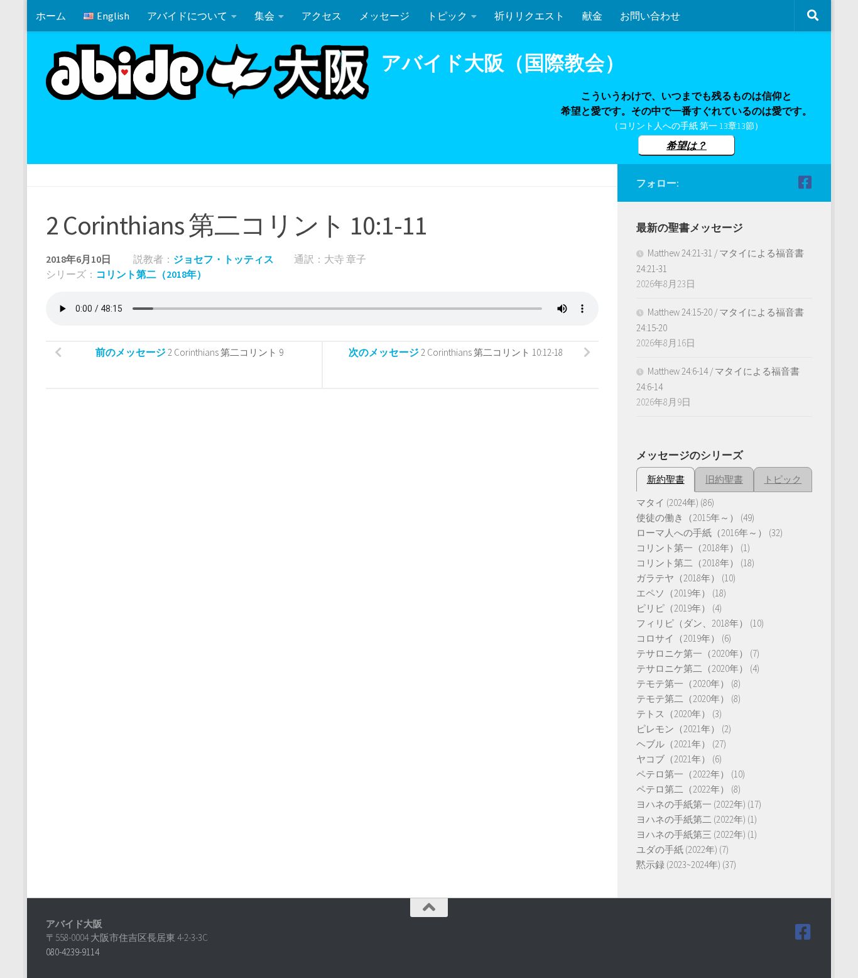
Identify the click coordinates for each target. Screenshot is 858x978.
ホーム (51, 15)
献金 (592, 15)
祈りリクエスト (529, 15)
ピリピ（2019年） (673, 608)
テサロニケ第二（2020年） (692, 668)
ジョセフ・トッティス (223, 259)
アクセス (321, 15)
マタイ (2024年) (667, 502)
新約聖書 (666, 479)
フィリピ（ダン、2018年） (692, 623)
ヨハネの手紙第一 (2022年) (691, 804)
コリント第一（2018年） (687, 548)
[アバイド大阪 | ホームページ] (207, 72)
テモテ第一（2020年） (682, 684)
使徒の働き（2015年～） (687, 518)
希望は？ (686, 145)
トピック (447, 15)
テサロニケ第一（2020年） (692, 653)
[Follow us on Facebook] (804, 182)
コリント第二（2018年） (151, 274)
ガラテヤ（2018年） (678, 578)
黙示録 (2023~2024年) (678, 865)
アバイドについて (187, 15)
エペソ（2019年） (673, 593)
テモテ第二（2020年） (682, 699)
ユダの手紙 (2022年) (676, 849)
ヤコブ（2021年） (673, 759)
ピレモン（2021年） (678, 729)
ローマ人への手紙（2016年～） (701, 533)
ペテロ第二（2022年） (682, 789)
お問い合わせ (650, 15)
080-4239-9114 (72, 952)
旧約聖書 (724, 479)
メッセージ (384, 15)
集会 (264, 15)
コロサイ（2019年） (678, 638)
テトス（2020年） (673, 714)
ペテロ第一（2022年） (682, 774)
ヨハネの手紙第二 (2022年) (691, 819)
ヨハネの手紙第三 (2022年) (691, 834)
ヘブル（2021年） (673, 744)
